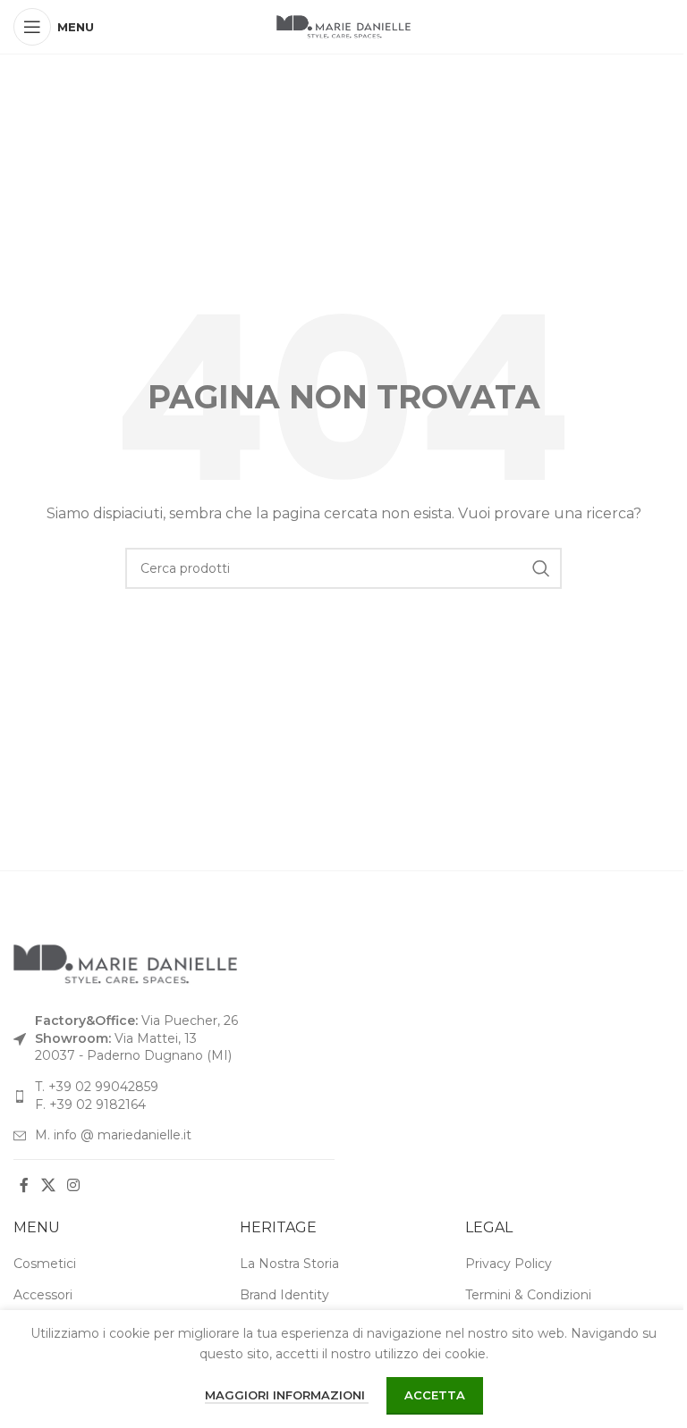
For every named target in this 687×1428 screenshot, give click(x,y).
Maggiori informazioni (287, 1395)
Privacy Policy (508, 1264)
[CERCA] (541, 568)
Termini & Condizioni (528, 1295)
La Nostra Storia (289, 1264)
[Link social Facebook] (24, 1186)
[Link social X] (48, 1186)
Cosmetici (44, 1264)
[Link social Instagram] (73, 1186)
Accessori (42, 1295)
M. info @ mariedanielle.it (113, 1135)
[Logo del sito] (343, 26)
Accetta (434, 1395)
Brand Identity (284, 1295)
